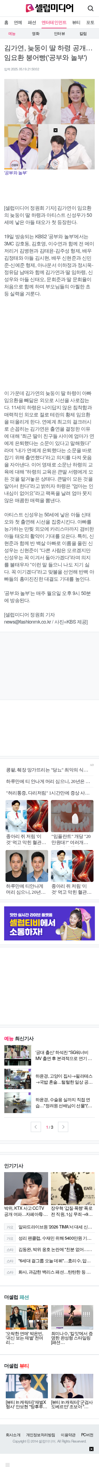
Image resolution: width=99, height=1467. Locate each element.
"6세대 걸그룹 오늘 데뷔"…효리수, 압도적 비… (51, 1260)
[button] (36, 1127)
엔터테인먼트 (54, 22)
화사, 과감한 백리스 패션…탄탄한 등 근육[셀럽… (51, 1272)
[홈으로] (49, 7)
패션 (32, 22)
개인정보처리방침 (40, 1434)
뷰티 (76, 22)
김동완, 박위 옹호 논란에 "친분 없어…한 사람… (51, 1249)
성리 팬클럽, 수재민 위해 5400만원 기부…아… (51, 1238)
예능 (11, 33)
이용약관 (68, 1434)
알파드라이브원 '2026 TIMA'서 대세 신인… (51, 1227)
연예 (18, 22)
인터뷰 (59, 33)
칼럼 (83, 33)
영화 (35, 33)
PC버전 (87, 1434)
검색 (90, 8)
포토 (90, 22)
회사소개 (13, 1434)
